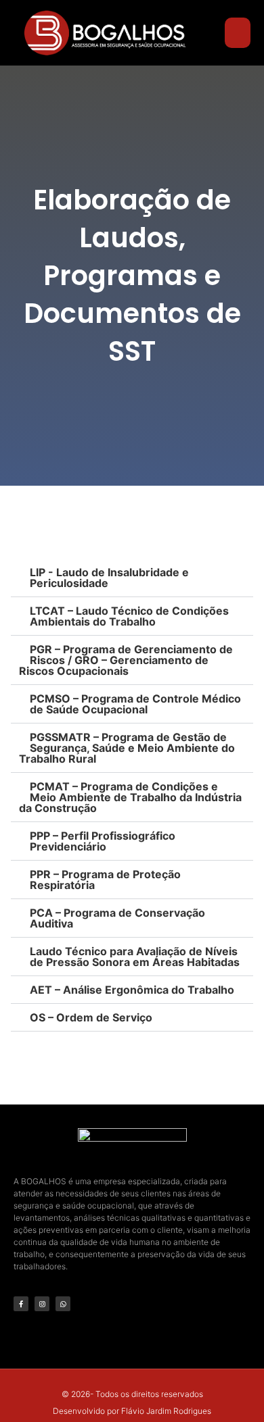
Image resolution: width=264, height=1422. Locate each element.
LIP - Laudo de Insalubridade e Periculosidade (109, 577)
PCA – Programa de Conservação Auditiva (117, 918)
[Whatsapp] (63, 1303)
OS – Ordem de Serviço (91, 1017)
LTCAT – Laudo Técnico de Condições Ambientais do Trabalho (129, 616)
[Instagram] (42, 1303)
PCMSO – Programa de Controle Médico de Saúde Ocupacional (135, 704)
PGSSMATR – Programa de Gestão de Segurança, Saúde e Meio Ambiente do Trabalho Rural (127, 747)
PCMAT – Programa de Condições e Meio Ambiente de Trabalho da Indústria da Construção (130, 797)
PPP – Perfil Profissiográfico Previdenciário (102, 841)
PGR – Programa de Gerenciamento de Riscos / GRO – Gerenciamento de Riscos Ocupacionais (126, 660)
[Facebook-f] (21, 1303)
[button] (237, 33)
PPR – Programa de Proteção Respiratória (105, 879)
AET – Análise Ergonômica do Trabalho (132, 989)
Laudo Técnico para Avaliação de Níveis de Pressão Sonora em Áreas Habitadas (135, 956)
